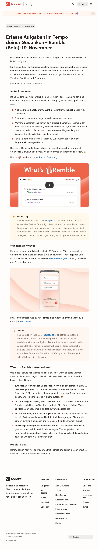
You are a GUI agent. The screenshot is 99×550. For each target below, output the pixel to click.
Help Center (25, 321)
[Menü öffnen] (91, 4)
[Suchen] (73, 4)
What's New (29, 26)
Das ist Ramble (70, 13)
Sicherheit (10, 533)
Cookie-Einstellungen (14, 536)
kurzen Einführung (48, 157)
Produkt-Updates (13, 26)
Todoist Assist (49, 335)
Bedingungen (31, 533)
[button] (49, 185)
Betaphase (50, 220)
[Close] (93, 13)
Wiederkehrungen (58, 258)
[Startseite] (13, 4)
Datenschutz (20, 533)
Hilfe (28, 4)
